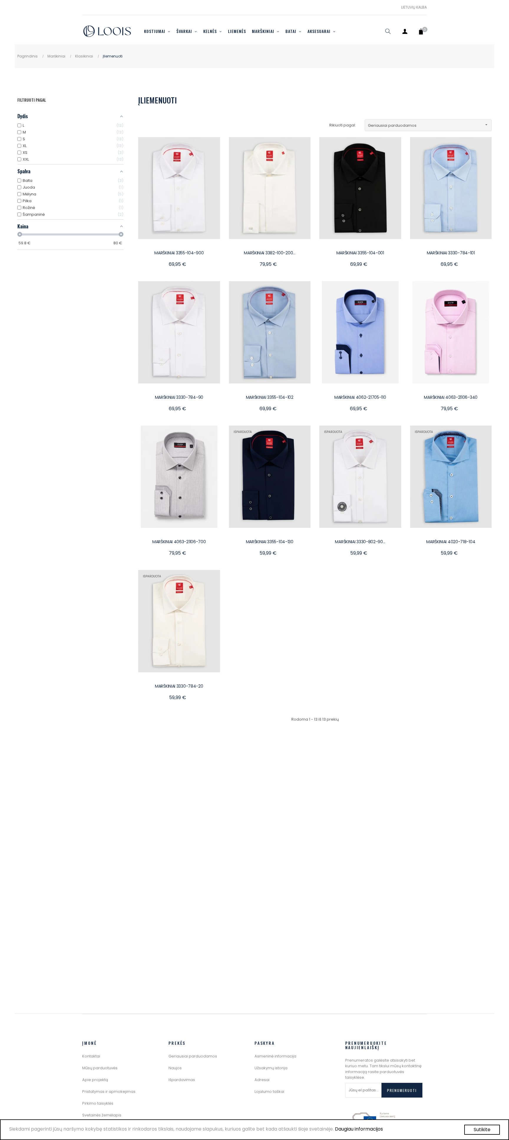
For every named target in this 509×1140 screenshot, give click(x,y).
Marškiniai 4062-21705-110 (360, 397)
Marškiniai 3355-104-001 (360, 253)
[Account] (405, 31)
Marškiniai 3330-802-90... (360, 542)
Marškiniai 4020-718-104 (450, 542)
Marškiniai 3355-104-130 (269, 542)
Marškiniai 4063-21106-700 (179, 542)
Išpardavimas (181, 1080)
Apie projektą (95, 1080)
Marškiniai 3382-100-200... (269, 253)
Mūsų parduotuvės (100, 1068)
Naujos (175, 1068)
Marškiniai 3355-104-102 (269, 397)
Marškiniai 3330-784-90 (179, 397)
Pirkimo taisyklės (97, 1103)
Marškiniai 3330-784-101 (451, 253)
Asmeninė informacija (275, 1056)
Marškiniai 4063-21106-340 (450, 397)
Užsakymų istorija (270, 1068)
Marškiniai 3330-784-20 (179, 686)
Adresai (262, 1080)
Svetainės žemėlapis (101, 1115)
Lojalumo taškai (269, 1091)
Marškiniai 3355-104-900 (179, 253)
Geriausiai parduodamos (428, 125)
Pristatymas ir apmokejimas (108, 1091)
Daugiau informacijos (359, 1129)
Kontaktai (91, 1056)
